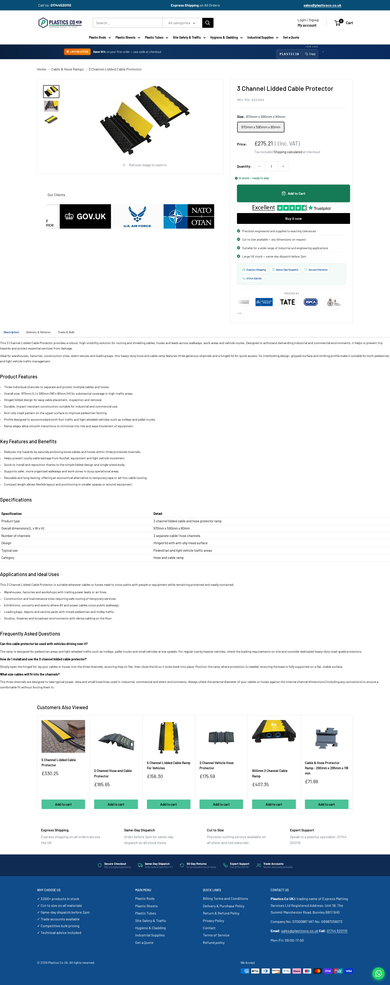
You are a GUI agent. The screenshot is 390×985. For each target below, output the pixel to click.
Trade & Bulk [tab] (66, 332)
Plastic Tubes (154, 37)
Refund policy (214, 942)
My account (307, 25)
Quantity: (244, 166)
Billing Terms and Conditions (225, 898)
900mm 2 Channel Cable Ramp (270, 773)
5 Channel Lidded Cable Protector (59, 762)
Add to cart (63, 804)
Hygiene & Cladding (224, 37)
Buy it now (293, 218)
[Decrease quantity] (259, 166)
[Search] (208, 23)
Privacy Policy (213, 920)
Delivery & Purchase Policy (223, 906)
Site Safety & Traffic (187, 37)
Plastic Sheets (125, 37)
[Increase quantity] (283, 166)
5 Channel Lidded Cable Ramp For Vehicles (168, 765)
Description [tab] (11, 332)
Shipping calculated (288, 152)
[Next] (353, 765)
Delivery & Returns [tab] (38, 332)
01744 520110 (337, 931)
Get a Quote (291, 37)
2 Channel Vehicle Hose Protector (217, 765)
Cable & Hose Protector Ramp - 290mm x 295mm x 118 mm (326, 768)
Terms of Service (216, 935)
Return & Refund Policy (221, 913)
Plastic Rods (97, 37)
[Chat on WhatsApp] (378, 973)
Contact (209, 928)
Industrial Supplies (260, 37)
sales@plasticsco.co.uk (299, 931)
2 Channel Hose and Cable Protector (113, 773)
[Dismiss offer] (323, 51)
